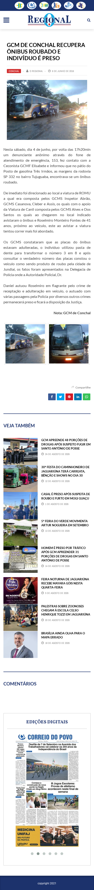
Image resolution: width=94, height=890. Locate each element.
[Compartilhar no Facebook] (52, 396)
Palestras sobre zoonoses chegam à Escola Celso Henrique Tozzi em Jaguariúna (65, 610)
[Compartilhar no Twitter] (60, 396)
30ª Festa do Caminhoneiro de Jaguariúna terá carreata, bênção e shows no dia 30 (65, 471)
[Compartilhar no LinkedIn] (78, 396)
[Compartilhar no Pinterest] (69, 396)
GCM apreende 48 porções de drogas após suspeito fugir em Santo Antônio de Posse (66, 444)
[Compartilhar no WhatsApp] (86, 396)
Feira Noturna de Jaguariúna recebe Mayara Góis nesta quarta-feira (65, 583)
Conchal (14, 71)
